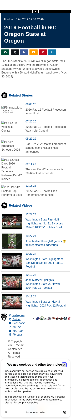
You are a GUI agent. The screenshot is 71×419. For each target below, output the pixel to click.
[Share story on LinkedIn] (52, 52)
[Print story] (5, 52)
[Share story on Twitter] (15, 52)
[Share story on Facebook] (24, 52)
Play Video (35, 11)
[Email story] (33, 52)
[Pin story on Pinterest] (43, 52)
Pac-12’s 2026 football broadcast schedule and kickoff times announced (46, 148)
